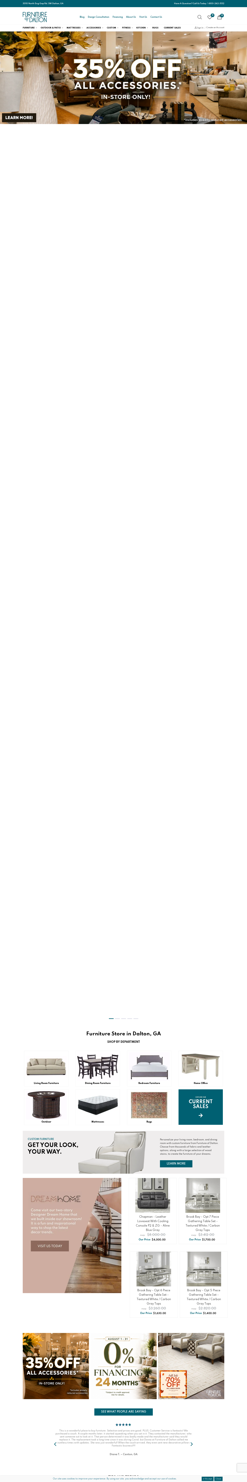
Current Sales (172, 28)
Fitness (126, 28)
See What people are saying (123, 1411)
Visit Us (143, 17)
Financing (117, 17)
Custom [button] (111, 28)
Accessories (93, 28)
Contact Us (156, 17)
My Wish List (212, 15)
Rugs (155, 28)
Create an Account (215, 28)
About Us (131, 17)
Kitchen (141, 28)
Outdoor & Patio (51, 28)
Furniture (29, 28)
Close (218, 1479)
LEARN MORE (179, 1163)
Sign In (200, 28)
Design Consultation (98, 17)
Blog (82, 17)
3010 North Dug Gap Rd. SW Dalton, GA (43, 4)
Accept (208, 1479)
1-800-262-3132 (216, 4)
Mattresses (73, 28)
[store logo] (35, 17)
